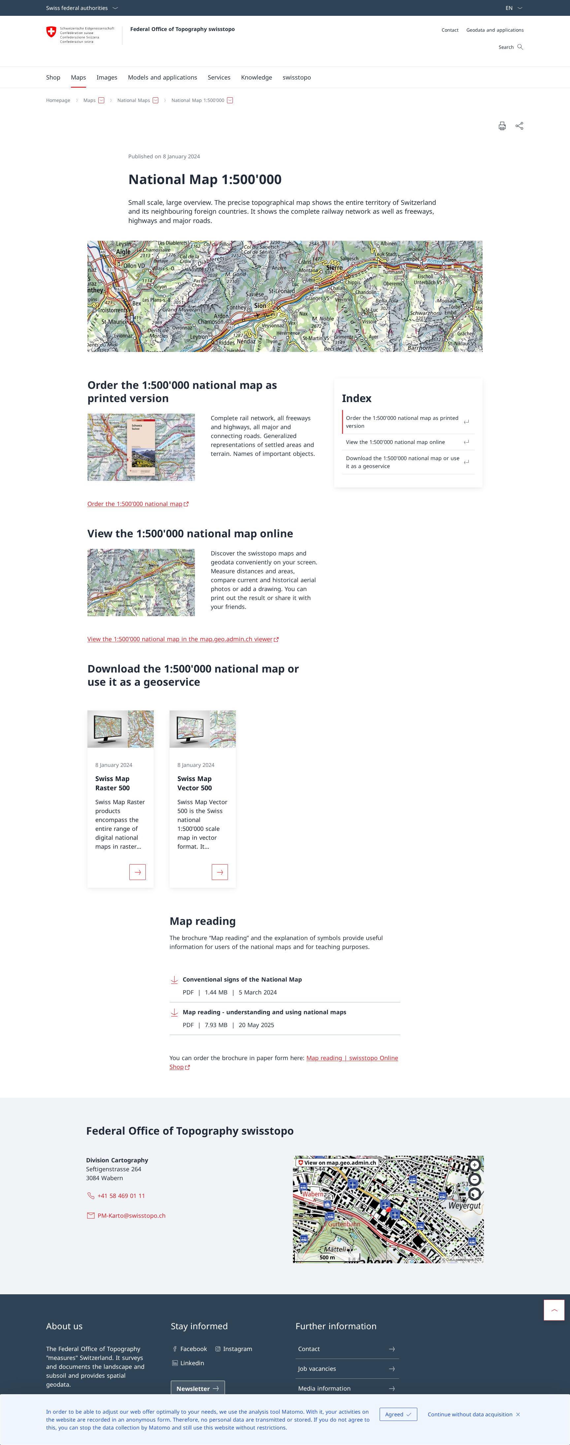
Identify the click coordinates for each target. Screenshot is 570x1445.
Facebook (193, 1349)
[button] (78, 77)
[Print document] (502, 126)
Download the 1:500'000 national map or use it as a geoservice (402, 462)
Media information (324, 1388)
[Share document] (519, 126)
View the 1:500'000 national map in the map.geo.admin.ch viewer (179, 639)
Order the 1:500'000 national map (134, 504)
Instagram (237, 1349)
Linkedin (192, 1363)
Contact (309, 1349)
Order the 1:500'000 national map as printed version (402, 421)
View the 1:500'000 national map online (395, 442)
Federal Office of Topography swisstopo (182, 29)
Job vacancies (317, 1368)
